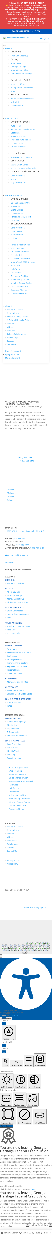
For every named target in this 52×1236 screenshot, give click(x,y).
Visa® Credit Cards (19, 164)
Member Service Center (21, 283)
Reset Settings (6, 1126)
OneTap (14, 1015)
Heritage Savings (18, 66)
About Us (9, 306)
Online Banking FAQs (20, 203)
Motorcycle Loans (18, 136)
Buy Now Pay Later (19, 182)
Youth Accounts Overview (22, 98)
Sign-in (45, 38)
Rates (13, 179)
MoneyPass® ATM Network (23, 262)
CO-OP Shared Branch (21, 258)
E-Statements (17, 213)
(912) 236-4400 (40, 9)
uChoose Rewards (19, 293)
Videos (10, 327)
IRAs (13, 91)
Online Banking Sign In (17, 555)
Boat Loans (16, 132)
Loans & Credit (11, 118)
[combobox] (26, 937)
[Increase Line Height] (4, 1045)
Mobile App (16, 206)
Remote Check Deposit (21, 216)
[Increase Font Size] (4, 1017)
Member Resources (14, 195)
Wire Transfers (17, 248)
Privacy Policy (13, 860)
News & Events (13, 313)
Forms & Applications (20, 244)
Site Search (10, 562)
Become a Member (19, 290)
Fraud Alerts (16, 231)
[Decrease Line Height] (4, 1051)
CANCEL (34, 1189)
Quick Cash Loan (18, 146)
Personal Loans (17, 143)
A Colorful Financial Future (19, 320)
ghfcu (10, 406)
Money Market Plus (19, 70)
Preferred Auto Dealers (21, 139)
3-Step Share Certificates (22, 87)
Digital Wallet (17, 210)
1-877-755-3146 (27, 460)
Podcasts (11, 323)
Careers (10, 341)
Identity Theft (17, 234)
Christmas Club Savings (21, 73)
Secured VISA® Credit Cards (19, 694)
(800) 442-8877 (22, 544)
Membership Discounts (21, 279)
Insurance (15, 265)
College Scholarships (16, 334)
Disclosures (16, 272)
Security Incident (14, 758)
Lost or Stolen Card (19, 286)
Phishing (15, 238)
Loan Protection (18, 175)
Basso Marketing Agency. (35, 907)
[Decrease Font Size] (4, 1023)
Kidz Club (15, 102)
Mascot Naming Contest (17, 316)
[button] (1, 956)
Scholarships (13, 337)
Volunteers (12, 330)
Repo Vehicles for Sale (17, 666)
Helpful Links (16, 269)
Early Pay (15, 220)
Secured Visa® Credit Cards (23, 168)
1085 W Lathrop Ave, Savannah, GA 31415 (25, 531)
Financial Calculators (20, 251)
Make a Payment (12, 358)
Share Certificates (19, 84)
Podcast (10, 833)
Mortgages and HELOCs (21, 157)
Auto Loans (16, 126)
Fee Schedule (17, 255)
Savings (38, 406)
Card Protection (18, 227)
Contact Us (12, 344)
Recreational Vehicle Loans (23, 129)
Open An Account (13, 351)
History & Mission (15, 309)
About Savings (17, 63)
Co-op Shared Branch (18, 778)
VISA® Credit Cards (15, 690)
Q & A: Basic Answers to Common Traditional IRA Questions (22, 402)
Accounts (9, 48)
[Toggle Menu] (4, 45)
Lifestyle (30, 406)
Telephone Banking (19, 276)
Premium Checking (19, 55)
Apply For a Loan (12, 354)
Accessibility (12, 864)
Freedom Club (17, 105)
